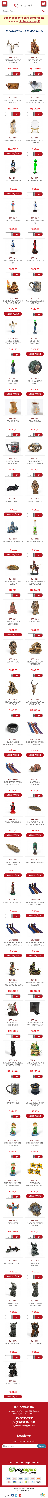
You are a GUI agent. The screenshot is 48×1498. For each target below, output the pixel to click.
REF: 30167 (13, 900)
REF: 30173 (13, 218)
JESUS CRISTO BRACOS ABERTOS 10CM (13, 342)
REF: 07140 (13, 458)
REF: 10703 (35, 1301)
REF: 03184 (13, 1060)
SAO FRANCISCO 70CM (35, 61)
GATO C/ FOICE (13, 1383)
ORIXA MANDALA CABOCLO (35, 382)
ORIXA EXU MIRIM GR (35, 261)
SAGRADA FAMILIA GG (13, 140)
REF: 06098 (13, 98)
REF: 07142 (35, 298)
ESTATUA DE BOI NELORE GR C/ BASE (35, 101)
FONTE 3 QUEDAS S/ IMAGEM (35, 983)
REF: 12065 (13, 138)
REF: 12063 (13, 1020)
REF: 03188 (35, 499)
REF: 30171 (35, 258)
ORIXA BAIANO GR (13, 180)
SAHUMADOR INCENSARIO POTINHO (13, 743)
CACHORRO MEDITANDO (35, 1264)
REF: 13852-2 (13, 940)
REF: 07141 (35, 458)
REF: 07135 (35, 1100)
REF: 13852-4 (35, 739)
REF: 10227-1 (13, 1180)
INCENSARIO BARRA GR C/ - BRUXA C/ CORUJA (35, 743)
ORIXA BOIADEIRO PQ (12, 902)
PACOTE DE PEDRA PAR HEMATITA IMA (35, 1023)
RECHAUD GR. (13, 421)
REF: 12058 (35, 1220)
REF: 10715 (35, 138)
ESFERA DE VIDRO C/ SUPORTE (35, 141)
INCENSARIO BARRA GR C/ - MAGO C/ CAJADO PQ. (13, 783)
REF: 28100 (35, 659)
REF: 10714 (35, 178)
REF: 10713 (35, 338)
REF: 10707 (13, 1261)
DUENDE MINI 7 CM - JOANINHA (35, 1144)
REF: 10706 (13, 1301)
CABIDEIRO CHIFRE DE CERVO (12, 101)
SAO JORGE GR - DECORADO (13, 1023)
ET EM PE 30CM (35, 180)
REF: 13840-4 (13, 298)
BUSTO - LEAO (13, 662)
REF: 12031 (35, 579)
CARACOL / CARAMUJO (35, 783)
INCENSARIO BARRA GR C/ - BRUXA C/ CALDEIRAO (35, 943)
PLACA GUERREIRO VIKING (35, 1224)
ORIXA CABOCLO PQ (35, 862)
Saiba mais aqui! (29, 21)
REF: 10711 (13, 619)
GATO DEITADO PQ (13, 501)
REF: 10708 (13, 1220)
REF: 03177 (35, 1180)
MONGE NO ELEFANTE (13, 541)
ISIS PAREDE (13, 1223)
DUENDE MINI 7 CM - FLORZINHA (13, 1144)
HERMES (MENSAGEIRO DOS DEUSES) (13, 983)
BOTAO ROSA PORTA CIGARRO (35, 1104)
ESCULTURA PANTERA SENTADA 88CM (13, 1064)
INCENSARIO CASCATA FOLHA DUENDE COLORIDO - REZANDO (13, 302)
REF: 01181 (35, 980)
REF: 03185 (35, 779)
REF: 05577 (13, 539)
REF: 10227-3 (13, 1140)
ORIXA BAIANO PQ (13, 220)
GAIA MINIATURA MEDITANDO (13, 622)
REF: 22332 (13, 418)
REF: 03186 (13, 659)
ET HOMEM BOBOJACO (13, 382)
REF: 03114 (13, 499)
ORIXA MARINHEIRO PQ (35, 221)
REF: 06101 (13, 57)
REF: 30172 (13, 258)
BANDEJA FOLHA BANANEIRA (13, 863)
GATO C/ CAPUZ (35, 1343)
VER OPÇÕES (13, 153)
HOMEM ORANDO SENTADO (13, 703)
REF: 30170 (35, 378)
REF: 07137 (13, 1100)
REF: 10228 (35, 539)
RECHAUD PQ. (35, 421)
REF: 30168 (35, 860)
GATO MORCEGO (13, 1343)
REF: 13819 (13, 739)
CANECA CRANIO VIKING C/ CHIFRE (35, 462)
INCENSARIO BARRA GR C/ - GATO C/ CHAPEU (13, 943)
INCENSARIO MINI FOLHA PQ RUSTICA (35, 823)
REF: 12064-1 (13, 338)
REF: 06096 (35, 98)
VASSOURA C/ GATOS (13, 1263)
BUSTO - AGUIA (35, 501)
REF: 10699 (35, 1341)
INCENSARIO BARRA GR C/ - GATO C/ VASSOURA (35, 903)
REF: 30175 (35, 218)
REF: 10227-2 (35, 1140)
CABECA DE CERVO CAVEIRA (13, 61)
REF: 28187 (35, 57)
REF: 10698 (13, 1381)
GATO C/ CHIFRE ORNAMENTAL (35, 1304)
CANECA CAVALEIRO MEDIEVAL (35, 302)
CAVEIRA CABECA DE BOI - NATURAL (35, 703)
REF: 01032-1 (35, 1060)
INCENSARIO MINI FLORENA (13, 582)
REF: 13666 (13, 579)
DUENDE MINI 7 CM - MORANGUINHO (13, 1184)
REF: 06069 (35, 699)
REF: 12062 (13, 980)
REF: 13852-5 (13, 779)
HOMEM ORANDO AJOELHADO (35, 663)
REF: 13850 (35, 819)
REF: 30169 (13, 819)
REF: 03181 (35, 1261)
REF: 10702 (13, 1341)
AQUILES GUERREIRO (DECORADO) (35, 582)
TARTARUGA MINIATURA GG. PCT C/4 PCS (35, 1184)
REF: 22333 (35, 418)
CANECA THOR (13, 1103)
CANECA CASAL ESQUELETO (13, 462)
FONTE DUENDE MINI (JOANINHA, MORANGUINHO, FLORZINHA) (35, 1064)
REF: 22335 (13, 860)
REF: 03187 (35, 619)
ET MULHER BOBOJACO (35, 342)
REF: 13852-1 (35, 940)
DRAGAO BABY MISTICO (13, 1304)
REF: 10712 (13, 378)
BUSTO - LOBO (35, 621)
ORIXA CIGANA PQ (13, 822)
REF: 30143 (13, 178)
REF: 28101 (13, 699)
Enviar (41, 1446)
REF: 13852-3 (35, 900)
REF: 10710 (35, 1020)
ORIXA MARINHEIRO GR (13, 262)
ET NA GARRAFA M (35, 541)
